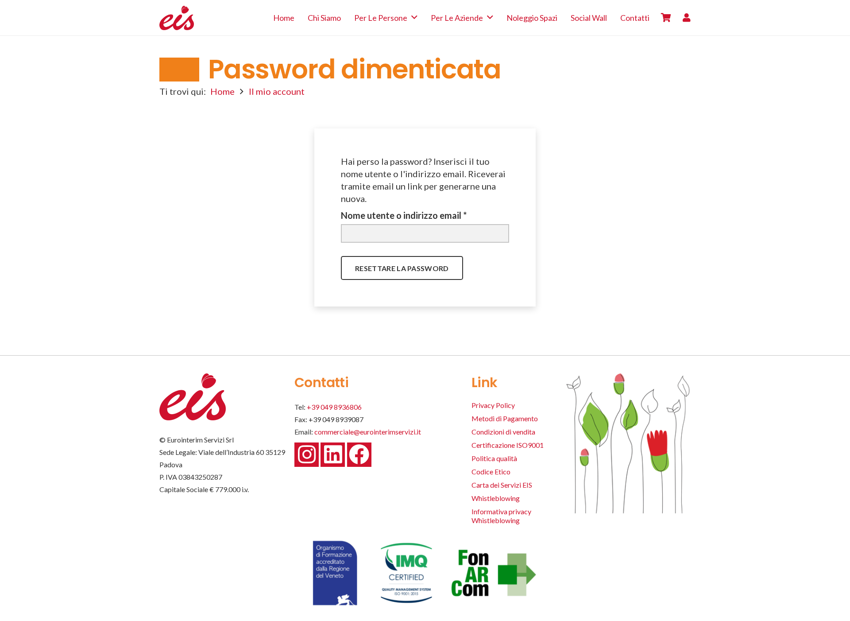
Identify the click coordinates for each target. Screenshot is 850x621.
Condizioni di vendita (503, 431)
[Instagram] (306, 454)
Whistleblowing (495, 498)
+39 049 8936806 (334, 407)
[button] (414, 18)
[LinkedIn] (333, 454)
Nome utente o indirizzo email (422, 215)
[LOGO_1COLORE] (176, 18)
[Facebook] (359, 454)
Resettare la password (402, 268)
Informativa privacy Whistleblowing (501, 515)
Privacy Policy (493, 405)
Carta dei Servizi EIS (501, 485)
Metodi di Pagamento (504, 418)
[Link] (687, 17)
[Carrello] (666, 17)
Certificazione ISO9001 (507, 445)
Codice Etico (490, 471)
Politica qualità (494, 458)
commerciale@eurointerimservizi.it (367, 431)
